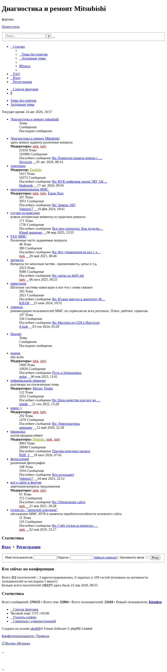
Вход (6, 547)
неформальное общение (28, 380)
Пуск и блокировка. (67, 373)
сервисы (16, 307)
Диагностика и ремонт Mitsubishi (34, 138)
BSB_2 (24, 455)
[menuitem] (33, 54)
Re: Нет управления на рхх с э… (76, 252)
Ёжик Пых (56, 193)
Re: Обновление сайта (68, 502)
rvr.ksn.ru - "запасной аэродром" (34, 510)
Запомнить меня (132, 557)
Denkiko (36, 170)
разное (15, 353)
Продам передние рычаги (71, 451)
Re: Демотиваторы (66, 423)
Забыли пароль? (105, 557)
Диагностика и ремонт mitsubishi (34, 119)
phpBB (35, 628)
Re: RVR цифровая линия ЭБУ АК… (79, 181)
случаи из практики (25, 213)
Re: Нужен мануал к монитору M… (78, 299)
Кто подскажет (63, 474)
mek (35, 146)
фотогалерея (19, 459)
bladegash (26, 185)
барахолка (17, 431)
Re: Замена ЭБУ (64, 205)
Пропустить (11, 27)
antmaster (25, 427)
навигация (18, 283)
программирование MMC (29, 189)
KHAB (24, 303)
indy (43, 146)
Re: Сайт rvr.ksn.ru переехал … (75, 525)
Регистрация (28, 547)
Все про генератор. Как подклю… (77, 228)
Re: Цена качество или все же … (76, 400)
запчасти (16, 260)
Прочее (15, 334)
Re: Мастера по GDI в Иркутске (76, 322)
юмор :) (16, 408)
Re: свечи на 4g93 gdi (68, 275)
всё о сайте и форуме (26, 482)
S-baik (23, 326)
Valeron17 (26, 209)
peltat (23, 376)
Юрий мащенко (30, 232)
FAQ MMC (18, 236)
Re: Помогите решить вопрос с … (77, 158)
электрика (17, 166)
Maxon (37, 388)
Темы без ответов (23, 100)
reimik (23, 404)
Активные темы (22, 104)
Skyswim (25, 162)
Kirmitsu (155, 602)
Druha (48, 388)
